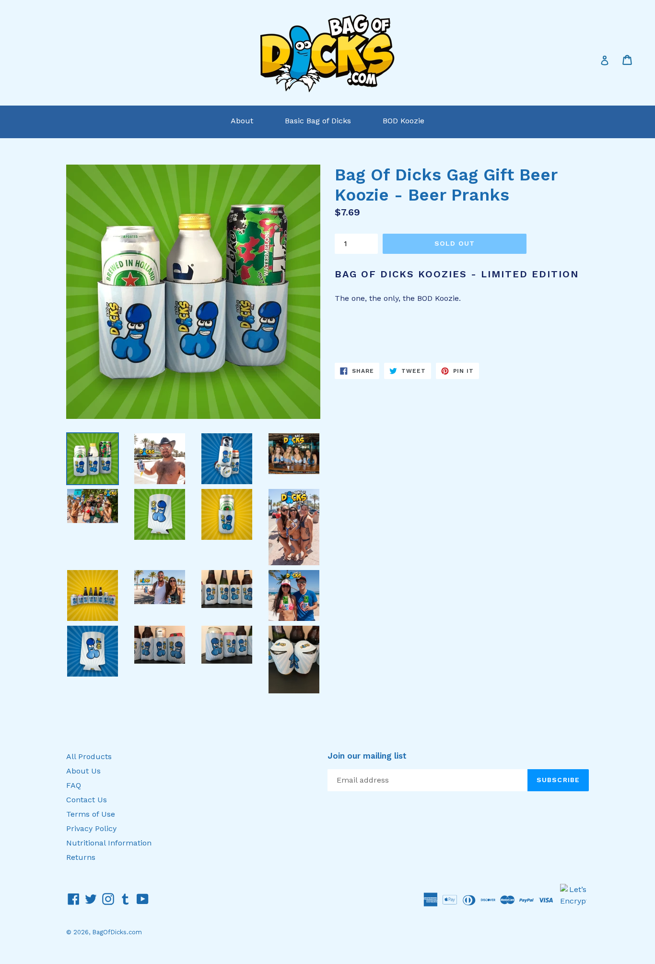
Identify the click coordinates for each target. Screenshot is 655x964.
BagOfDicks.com (117, 932)
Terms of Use (90, 814)
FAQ (73, 785)
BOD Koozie (403, 120)
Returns (80, 857)
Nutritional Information (109, 842)
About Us (83, 770)
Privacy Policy (91, 828)
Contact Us (86, 799)
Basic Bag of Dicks (318, 120)
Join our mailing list (367, 756)
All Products (89, 756)
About (242, 120)
